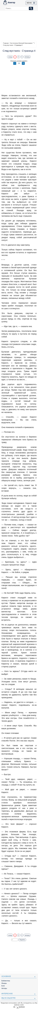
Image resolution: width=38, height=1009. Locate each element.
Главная (5, 43)
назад (10, 57)
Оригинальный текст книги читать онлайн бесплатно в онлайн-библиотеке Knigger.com (19, 928)
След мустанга (8, 45)
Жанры (4, 983)
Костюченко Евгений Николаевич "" (22, 43)
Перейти (22, 939)
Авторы (4, 988)
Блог (3, 986)
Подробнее (21, 1007)
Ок (14, 1007)
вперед (27, 57)
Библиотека (5, 981)
